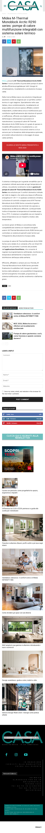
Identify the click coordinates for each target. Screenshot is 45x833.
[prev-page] (3, 343)
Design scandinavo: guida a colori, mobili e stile (19, 680)
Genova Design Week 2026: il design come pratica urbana (20, 714)
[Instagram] (16, 755)
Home (4, 13)
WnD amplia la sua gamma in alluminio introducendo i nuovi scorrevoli (21, 646)
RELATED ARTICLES (9, 308)
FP (4, 37)
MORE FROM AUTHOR (26, 308)
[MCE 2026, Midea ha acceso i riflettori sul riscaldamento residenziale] (7, 326)
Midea (4, 81)
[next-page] (6, 343)
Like (40, 414)
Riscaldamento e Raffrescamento (17, 13)
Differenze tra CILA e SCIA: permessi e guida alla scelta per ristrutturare (20, 510)
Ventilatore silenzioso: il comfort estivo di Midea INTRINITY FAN (20, 579)
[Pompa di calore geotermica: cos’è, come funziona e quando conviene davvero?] (7, 336)
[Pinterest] (14, 41)
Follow (39, 419)
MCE (9, 286)
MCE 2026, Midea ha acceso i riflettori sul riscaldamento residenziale (25, 326)
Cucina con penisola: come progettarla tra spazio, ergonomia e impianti (20, 492)
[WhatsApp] (19, 41)
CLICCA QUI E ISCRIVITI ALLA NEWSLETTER (22, 436)
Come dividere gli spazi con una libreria (16, 613)
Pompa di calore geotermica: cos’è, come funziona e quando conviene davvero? (28, 336)
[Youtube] (25, 755)
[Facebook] (4, 41)
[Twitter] (9, 41)
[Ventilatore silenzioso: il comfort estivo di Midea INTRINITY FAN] (7, 316)
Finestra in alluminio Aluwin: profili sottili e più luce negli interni (22, 544)
